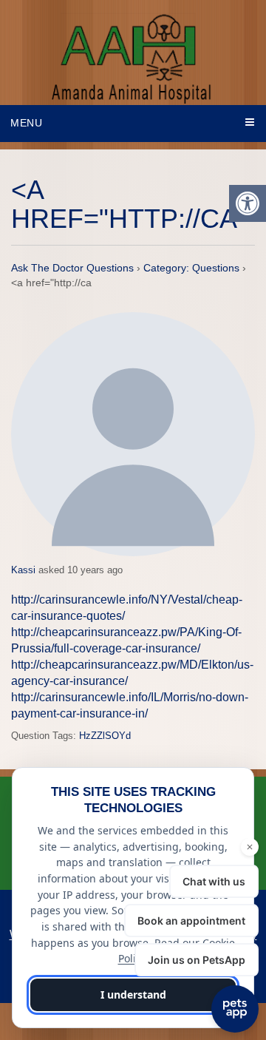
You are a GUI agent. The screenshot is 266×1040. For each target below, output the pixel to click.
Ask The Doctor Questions (72, 268)
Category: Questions (191, 268)
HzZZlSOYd (105, 735)
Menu (26, 123)
